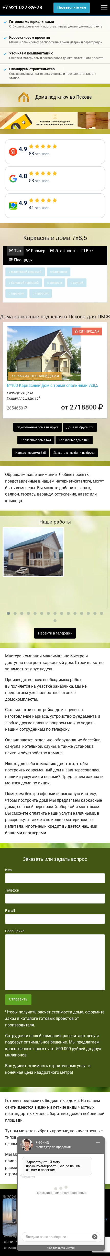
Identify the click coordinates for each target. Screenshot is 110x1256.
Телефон (12, 890)
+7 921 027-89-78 (22, 7)
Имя (8, 870)
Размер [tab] (37, 250)
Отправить (18, 999)
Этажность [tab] (65, 250)
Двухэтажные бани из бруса (74, 453)
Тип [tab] (17, 250)
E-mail (10, 911)
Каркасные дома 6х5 (30, 453)
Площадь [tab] (22, 260)
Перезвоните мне (71, 7)
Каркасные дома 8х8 (74, 440)
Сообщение (14, 931)
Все (89, 250)
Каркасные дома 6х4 (36, 440)
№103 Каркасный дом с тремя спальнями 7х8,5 (52, 385)
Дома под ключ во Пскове (63, 97)
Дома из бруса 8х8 (80, 427)
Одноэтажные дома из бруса (38, 427)
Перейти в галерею (54, 633)
